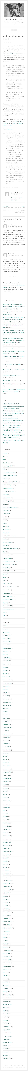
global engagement (8, 415)
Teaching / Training (8, 599)
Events (5, 504)
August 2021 (6, 664)
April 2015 (5, 794)
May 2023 (5, 629)
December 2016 (7, 750)
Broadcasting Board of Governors (14, 406)
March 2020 (6, 696)
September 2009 (7, 890)
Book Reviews (6, 462)
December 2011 (7, 829)
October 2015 (6, 775)
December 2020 (7, 680)
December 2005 (7, 1033)
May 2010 (5, 864)
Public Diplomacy (13, 187)
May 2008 (5, 940)
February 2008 (6, 950)
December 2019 (7, 702)
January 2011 (6, 839)
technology (18, 438)
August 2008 (6, 931)
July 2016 (5, 753)
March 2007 (6, 985)
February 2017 (6, 743)
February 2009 (6, 912)
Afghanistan (5, 403)
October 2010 (6, 848)
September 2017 (7, 734)
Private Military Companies (10, 561)
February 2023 (6, 635)
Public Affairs (6, 567)
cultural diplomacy (13, 411)
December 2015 (7, 769)
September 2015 (7, 778)
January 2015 (6, 804)
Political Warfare (7, 558)
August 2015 (6, 781)
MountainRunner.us (14, 19)
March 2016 (6, 762)
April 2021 (5, 673)
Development (6, 497)
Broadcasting (5, 406)
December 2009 (7, 880)
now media (6, 423)
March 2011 (6, 832)
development (14, 413)
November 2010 (7, 845)
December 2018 (7, 724)
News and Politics (20, 420)
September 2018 (7, 727)
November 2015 (7, 772)
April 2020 (5, 692)
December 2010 (7, 842)
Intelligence (6, 529)
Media (4, 539)
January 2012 (6, 826)
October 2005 (6, 1039)
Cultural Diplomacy (8, 488)
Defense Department (8, 491)
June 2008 (5, 937)
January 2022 (6, 661)
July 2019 (5, 711)
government (15, 415)
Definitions (6, 494)
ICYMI (4, 523)
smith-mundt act (10, 433)
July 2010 (5, 858)
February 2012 (6, 823)
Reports (5, 577)
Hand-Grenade (7, 513)
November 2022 (7, 641)
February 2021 (6, 676)
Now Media (6, 545)
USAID (22, 440)
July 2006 (5, 1010)
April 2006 (5, 1020)
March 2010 (6, 870)
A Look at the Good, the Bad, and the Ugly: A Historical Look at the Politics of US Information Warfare (14, 320)
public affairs (17, 428)
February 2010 (6, 874)
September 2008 (7, 928)
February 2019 (6, 721)
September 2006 (7, 1004)
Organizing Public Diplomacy (10, 548)
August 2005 (6, 1045)
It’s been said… (6, 380)
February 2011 (6, 835)
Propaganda (6, 427)
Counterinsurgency (8, 485)
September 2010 (7, 851)
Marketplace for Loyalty (9, 536)
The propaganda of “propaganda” (11, 364)
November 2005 (7, 1036)
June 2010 (5, 861)
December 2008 (7, 918)
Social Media (18, 433)
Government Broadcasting (10, 507)
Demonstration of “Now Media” (8, 207)
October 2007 (6, 963)
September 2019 (7, 705)
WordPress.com (20, 1067)
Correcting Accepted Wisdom (10, 482)
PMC (15, 423)
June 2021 (5, 670)
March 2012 (6, 820)
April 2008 (5, 944)
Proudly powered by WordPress (14, 1065)
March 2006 (6, 1023)
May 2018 (5, 730)
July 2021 (5, 667)
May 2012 (5, 813)
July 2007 (5, 972)
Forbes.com (9, 129)
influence (9, 418)
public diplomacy (11, 430)
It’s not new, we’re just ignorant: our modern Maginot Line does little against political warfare (13, 306)
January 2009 (6, 915)
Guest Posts (6, 510)
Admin (5, 453)
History (5, 516)
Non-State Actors (7, 542)
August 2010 (6, 854)
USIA (4, 442)
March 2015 (6, 797)
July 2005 (5, 1049)
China (9, 408)
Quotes (5, 574)
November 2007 (7, 959)
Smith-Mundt (6, 583)
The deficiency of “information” (11, 384)
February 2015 (6, 800)
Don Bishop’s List (7, 501)
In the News (6, 526)
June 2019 (5, 715)
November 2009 (7, 883)
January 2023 (6, 638)
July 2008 (5, 934)
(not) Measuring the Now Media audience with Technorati (20, 208)
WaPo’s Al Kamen (12, 53)
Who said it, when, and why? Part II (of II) (13, 369)
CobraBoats (13, 408)
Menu (14, 30)
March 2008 (6, 947)
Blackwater (17, 403)
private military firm (16, 425)
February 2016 (6, 765)
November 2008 (7, 921)
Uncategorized (7, 606)
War (4, 615)
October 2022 (6, 645)
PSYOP (10, 427)
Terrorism (5, 602)
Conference (17, 408)
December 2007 (7, 956)
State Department (10, 435)
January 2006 (6, 1029)
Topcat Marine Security (16, 440)
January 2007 (6, 991)
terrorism (22, 438)
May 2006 (5, 1017)
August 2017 (6, 737)
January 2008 (6, 953)
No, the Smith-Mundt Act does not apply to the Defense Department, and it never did (13, 333)
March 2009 (6, 909)
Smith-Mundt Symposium (10, 586)
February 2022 (6, 657)
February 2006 (6, 1026)
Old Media (12, 423)
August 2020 (6, 686)
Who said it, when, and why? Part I (12, 375)
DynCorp (22, 413)
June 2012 (5, 810)
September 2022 (7, 648)
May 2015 (5, 791)
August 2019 (6, 708)
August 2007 (6, 969)
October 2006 (6, 1001)
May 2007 (5, 979)
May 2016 (5, 756)
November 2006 (7, 998)
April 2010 (5, 867)
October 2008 (6, 924)
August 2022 (6, 651)
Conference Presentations (10, 475)
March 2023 (6, 632)
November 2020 (7, 683)
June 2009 (5, 899)
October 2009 (6, 886)
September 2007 (7, 966)
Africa (9, 403)
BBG (12, 403)
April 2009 (5, 905)
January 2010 (6, 877)
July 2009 (5, 896)
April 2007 (5, 982)
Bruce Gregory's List (8, 466)
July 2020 (5, 689)
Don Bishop (19, 413)
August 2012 (6, 807)
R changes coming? (8, 348)
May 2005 (5, 1055)
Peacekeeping (6, 555)
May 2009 (5, 902)
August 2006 (6, 1007)
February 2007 (6, 988)
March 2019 (6, 718)
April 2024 (5, 626)
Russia (4, 580)
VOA (6, 442)
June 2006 (5, 1014)
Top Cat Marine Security (7, 440)
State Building (6, 593)
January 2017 (6, 746)
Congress (6, 411)
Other (4, 552)
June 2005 (5, 1052)
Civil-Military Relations (9, 472)
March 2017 (6, 740)
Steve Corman (12, 225)
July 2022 (5, 654)
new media (13, 420)
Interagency (6, 532)
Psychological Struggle (9, 564)
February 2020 (6, 699)
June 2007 (5, 975)
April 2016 (5, 759)
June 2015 (5, 788)
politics (19, 423)
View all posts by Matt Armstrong (16, 198)
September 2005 (7, 1042)
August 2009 (6, 893)
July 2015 (5, 785)
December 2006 (7, 994)
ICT (4, 520)
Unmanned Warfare (8, 609)
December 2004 (7, 1058)
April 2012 (5, 816)
